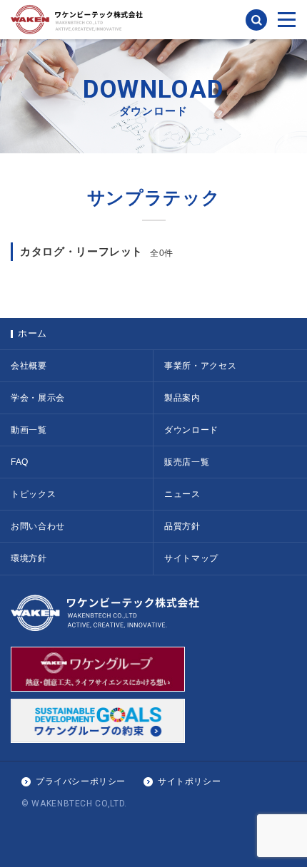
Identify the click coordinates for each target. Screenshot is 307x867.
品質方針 (182, 526)
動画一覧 (29, 430)
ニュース (182, 494)
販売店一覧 (186, 462)
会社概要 (29, 366)
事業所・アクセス (200, 366)
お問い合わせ (38, 526)
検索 (256, 20)
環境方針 (29, 558)
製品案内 (182, 398)
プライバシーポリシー (81, 781)
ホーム (32, 333)
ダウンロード (191, 430)
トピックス (33, 494)
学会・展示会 (38, 398)
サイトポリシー (189, 781)
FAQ (20, 462)
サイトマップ (191, 558)
